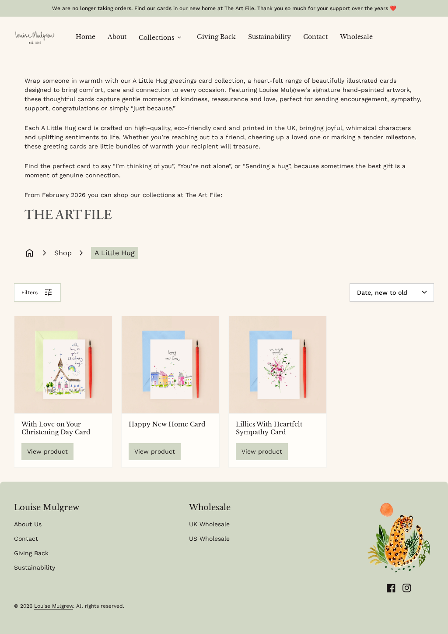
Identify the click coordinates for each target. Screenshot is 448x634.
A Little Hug (114, 253)
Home (89, 36)
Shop (63, 253)
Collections (161, 37)
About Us (28, 524)
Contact (318, 36)
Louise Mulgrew (53, 606)
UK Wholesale (209, 524)
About (120, 36)
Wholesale (356, 37)
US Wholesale (209, 538)
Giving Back (219, 36)
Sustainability (272, 36)
